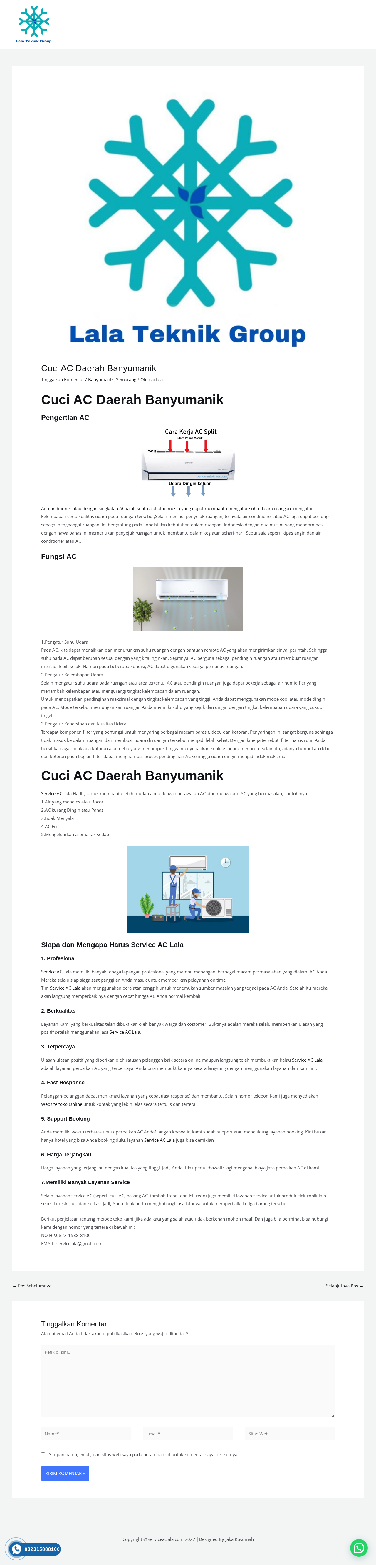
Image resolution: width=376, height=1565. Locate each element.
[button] (359, 1548)
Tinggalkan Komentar (62, 379)
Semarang (126, 379)
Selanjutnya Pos (345, 1285)
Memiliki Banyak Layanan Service (88, 1182)
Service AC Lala (56, 793)
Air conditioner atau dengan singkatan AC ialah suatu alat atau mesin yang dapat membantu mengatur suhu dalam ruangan (166, 508)
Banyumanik (101, 379)
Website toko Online (61, 1104)
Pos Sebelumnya (31, 1285)
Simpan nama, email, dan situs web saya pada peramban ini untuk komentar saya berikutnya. (144, 1454)
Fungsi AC (58, 556)
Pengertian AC (65, 418)
